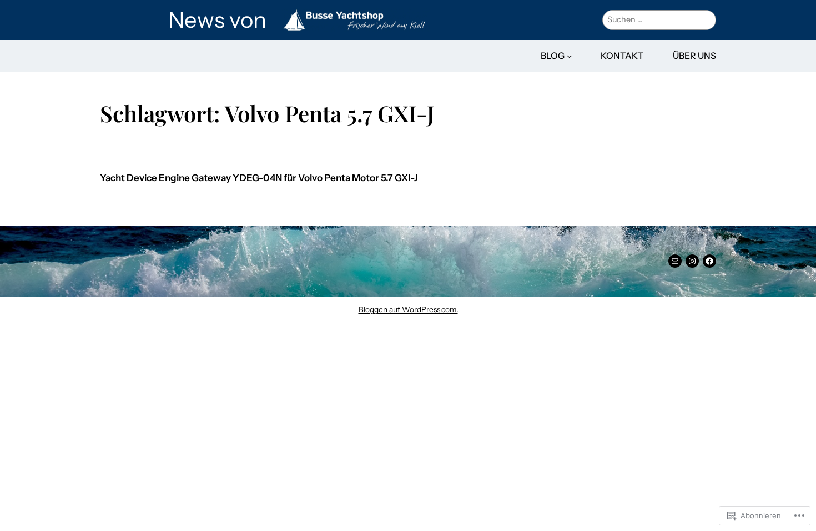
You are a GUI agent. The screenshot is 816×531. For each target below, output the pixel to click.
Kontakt (622, 55)
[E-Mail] (675, 261)
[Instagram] (692, 261)
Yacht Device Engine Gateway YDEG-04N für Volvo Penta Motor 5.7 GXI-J (258, 178)
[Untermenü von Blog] (569, 56)
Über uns (694, 55)
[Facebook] (709, 261)
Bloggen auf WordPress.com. (408, 309)
